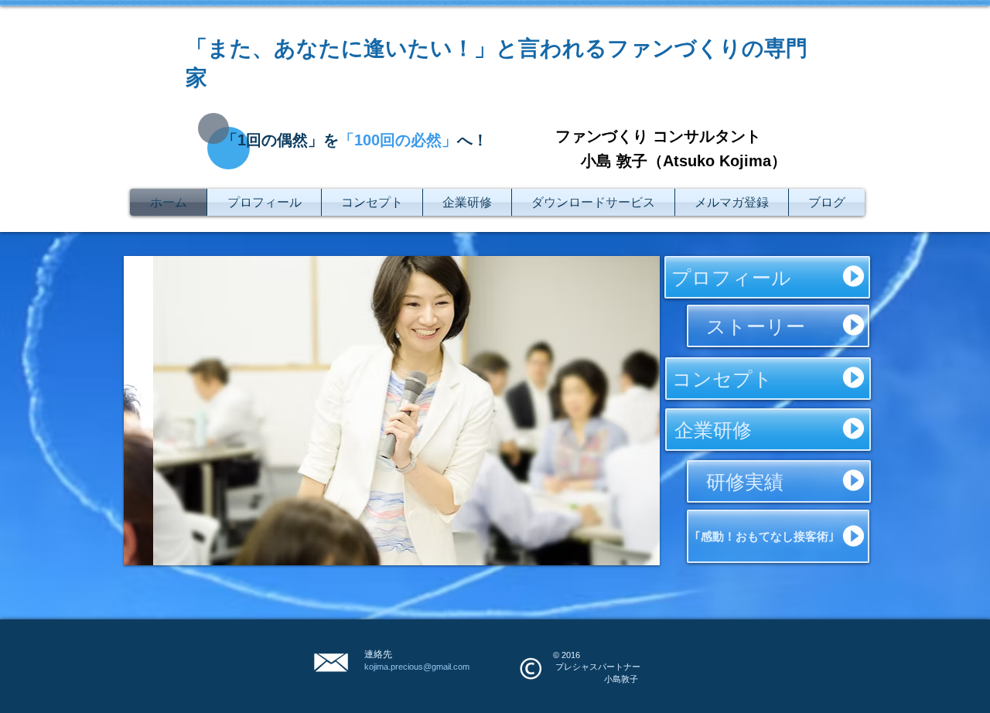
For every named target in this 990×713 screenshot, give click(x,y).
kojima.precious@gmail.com (416, 666)
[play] (627, 552)
